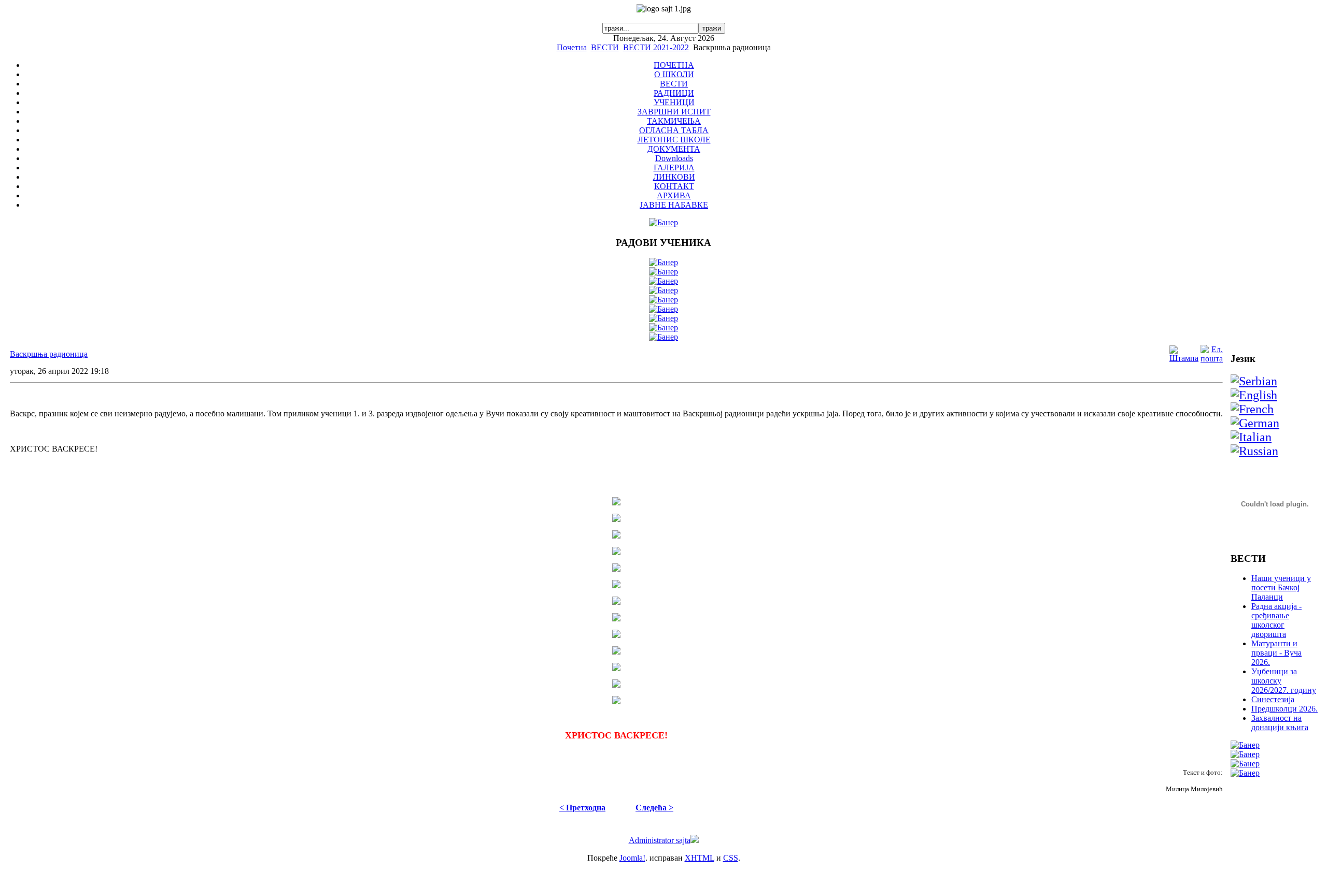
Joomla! (632, 857)
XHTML (699, 857)
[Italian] (1251, 437)
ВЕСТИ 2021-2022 (656, 47)
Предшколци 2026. (1284, 708)
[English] (1254, 395)
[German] (1255, 423)
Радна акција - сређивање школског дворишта (1276, 620)
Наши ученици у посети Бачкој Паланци (1281, 587)
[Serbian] (1254, 381)
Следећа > (654, 807)
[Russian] (1254, 451)
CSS (730, 857)
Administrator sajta (659, 840)
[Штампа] (1183, 358)
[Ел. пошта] (1212, 358)
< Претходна (582, 807)
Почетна (572, 47)
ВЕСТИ (605, 47)
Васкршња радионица (49, 354)
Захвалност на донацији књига (1279, 723)
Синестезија (1272, 699)
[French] (1252, 409)
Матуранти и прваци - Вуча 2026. (1276, 652)
